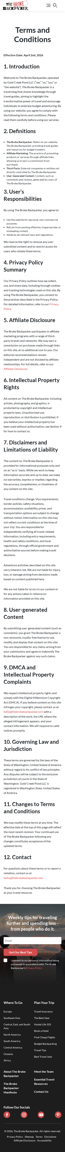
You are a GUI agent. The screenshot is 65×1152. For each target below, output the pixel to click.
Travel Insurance (43, 1011)
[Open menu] (46, 5)
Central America (13, 1047)
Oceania (8, 1053)
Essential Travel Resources (44, 1081)
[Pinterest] (58, 1115)
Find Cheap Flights (44, 1037)
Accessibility (44, 1140)
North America (12, 1034)
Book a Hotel (41, 1030)
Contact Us (41, 1091)
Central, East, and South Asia (17, 1026)
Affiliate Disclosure (15, 368)
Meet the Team (43, 1071)
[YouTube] (41, 1115)
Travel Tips (40, 1050)
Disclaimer (50, 1136)
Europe (8, 1011)
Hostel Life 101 (42, 1024)
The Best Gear (42, 1017)
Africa (7, 1060)
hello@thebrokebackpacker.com (23, 711)
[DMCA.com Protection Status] (32, 1144)
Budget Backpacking (45, 1043)
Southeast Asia (12, 1017)
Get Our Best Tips (20, 952)
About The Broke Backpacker (15, 1073)
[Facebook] (7, 1115)
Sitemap (29, 1136)
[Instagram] (24, 1115)
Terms (39, 1136)
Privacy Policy (34, 967)
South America (12, 1041)
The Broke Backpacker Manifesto (11, 1088)
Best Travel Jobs (43, 1056)
